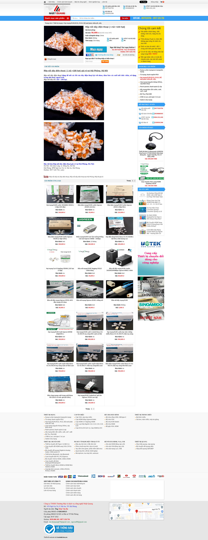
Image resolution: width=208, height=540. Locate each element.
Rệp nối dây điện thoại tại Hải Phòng (82, 177)
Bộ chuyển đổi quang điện (144, 446)
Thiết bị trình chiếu (143, 415)
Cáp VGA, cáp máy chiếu (84, 417)
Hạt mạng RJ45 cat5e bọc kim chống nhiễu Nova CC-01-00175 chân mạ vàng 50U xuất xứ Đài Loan (119, 334)
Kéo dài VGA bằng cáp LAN (115, 446)
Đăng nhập (154, 2)
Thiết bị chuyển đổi (52, 442)
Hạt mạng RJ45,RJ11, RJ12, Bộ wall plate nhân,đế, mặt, (83, 23)
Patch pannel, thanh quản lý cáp (151, 86)
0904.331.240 (154, 7)
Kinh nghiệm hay (94, 2)
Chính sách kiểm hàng (73, 493)
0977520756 (112, 7)
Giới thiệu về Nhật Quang (52, 483)
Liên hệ (104, 2)
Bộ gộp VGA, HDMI (112, 426)
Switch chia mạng (146, 100)
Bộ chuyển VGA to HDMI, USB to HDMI (58, 459)
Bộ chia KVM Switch (112, 422)
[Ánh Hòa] (45, 2)
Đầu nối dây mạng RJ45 (119, 300)
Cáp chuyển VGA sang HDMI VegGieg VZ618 (151, 182)
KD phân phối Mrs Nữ (152, 109)
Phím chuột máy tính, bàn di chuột (87, 446)
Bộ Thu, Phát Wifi (146, 94)
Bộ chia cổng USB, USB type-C (116, 417)
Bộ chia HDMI (110, 424)
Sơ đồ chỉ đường (128, 55)
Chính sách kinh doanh (64, 2)
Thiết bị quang (141, 442)
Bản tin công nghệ (81, 2)
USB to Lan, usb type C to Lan (150, 97)
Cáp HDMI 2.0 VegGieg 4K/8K (85, 422)
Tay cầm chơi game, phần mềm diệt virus (89, 449)
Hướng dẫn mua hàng (105, 55)
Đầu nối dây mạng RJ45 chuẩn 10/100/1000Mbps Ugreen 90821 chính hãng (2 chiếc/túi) (120, 270)
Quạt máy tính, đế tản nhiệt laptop (87, 451)
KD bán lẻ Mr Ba (152, 114)
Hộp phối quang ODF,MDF (145, 449)
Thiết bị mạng (57, 23)
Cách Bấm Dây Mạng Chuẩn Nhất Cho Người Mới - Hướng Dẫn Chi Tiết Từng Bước (154, 232)
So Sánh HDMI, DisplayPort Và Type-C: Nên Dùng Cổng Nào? (154, 217)
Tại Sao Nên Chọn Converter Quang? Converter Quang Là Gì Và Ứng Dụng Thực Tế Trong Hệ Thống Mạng (154, 211)
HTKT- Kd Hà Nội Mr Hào (152, 118)
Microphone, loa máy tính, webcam (87, 453)
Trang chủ (48, 23)
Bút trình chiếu (141, 417)
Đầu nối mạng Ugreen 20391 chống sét (90, 300)
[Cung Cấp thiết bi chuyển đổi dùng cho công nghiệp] (151, 275)
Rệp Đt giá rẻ (99, 177)
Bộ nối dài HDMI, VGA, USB (114, 442)
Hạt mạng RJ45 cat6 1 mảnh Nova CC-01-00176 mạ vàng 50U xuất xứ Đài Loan (90, 334)
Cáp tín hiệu (79, 415)
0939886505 (131, 7)
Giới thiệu (52, 2)
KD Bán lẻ (152, 122)
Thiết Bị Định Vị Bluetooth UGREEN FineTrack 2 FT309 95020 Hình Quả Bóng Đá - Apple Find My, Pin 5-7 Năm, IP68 (151, 154)
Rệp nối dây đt (54, 177)
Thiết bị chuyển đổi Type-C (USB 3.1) (57, 444)
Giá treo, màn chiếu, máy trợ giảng (147, 419)
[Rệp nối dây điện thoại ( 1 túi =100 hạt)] (64, 41)
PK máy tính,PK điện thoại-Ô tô (87, 442)
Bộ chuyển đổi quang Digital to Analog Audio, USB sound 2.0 (57, 451)
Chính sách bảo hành (73, 486)
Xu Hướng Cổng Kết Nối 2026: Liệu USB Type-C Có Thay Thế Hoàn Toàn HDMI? (155, 195)
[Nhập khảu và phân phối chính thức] (151, 320)
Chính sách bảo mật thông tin (75, 483)
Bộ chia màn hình (111, 415)
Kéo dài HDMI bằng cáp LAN (115, 444)
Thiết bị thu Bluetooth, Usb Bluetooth (57, 454)
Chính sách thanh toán (73, 490)
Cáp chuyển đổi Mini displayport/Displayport (52, 462)
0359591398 (109, 12)
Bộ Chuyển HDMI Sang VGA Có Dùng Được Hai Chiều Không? (155, 224)
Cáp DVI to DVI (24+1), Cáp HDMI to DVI (89, 428)
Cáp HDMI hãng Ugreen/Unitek (86, 419)
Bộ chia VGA (110, 419)
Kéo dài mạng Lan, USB (114, 449)
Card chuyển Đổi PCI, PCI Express (56, 456)
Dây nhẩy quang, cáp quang (145, 444)
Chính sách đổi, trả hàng (74, 495)
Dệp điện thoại (64, 177)
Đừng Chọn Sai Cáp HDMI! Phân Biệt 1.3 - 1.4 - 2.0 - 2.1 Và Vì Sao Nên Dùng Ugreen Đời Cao (154, 204)
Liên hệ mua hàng (50, 490)
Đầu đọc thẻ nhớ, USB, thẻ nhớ (86, 444)
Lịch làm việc (48, 486)
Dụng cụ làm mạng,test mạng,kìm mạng (58, 417)
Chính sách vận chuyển (73, 488)
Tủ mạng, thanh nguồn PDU (149, 74)
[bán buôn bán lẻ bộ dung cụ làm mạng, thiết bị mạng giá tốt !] (104, 478)
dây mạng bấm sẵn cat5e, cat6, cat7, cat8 (58, 432)
